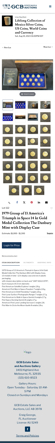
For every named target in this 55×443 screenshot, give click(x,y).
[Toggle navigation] (50, 6)
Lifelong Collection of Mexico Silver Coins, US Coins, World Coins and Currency (31, 27)
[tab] (11, 264)
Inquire (50, 233)
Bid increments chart (9, 256)
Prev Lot (7, 47)
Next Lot (47, 47)
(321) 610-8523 (27, 377)
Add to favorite (51, 208)
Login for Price (12, 245)
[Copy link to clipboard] (9, 202)
